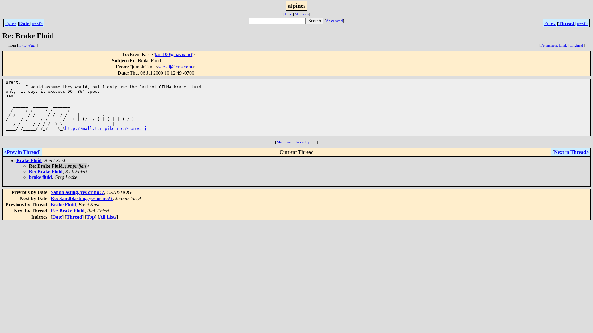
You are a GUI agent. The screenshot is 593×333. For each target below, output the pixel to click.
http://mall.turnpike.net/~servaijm (107, 128)
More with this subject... (296, 142)
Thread (566, 23)
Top (287, 14)
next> (37, 23)
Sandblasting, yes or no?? (77, 192)
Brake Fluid (29, 160)
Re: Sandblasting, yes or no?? (82, 198)
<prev (10, 23)
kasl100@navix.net (173, 54)
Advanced (334, 20)
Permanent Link (553, 45)
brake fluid (40, 177)
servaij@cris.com (175, 66)
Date (24, 23)
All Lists (301, 14)
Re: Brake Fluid (46, 171)
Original (576, 45)
